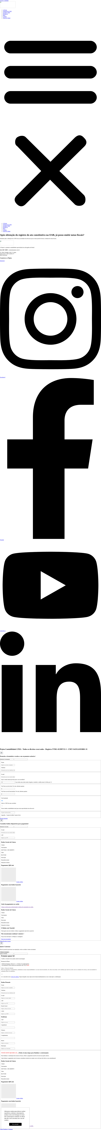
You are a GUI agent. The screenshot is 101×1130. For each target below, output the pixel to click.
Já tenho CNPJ (6, 12)
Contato (5, 16)
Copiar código (19, 882)
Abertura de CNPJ (7, 11)
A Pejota (5, 10)
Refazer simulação (5, 952)
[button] (50, 121)
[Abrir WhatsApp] (97, 1126)
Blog (4, 15)
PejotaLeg (5, 14)
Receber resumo (7, 941)
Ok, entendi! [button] (15, 1124)
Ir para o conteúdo (4, 0)
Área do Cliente (6, 18)
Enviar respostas (4, 818)
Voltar (1, 941)
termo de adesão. (15, 976)
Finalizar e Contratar (8, 1129)
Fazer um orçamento (6, 939)
